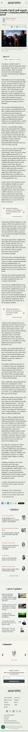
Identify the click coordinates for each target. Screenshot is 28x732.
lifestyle (17, 697)
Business (7, 704)
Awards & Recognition (9, 715)
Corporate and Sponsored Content (12, 722)
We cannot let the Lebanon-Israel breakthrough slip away (11, 534)
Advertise (6, 718)
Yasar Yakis (14, 660)
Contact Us (6, 717)
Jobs (15, 704)
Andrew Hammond (11, 18)
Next (25, 655)
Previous (3, 655)
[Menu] (2, 3)
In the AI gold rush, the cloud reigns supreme (9, 559)
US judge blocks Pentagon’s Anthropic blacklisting (8, 615)
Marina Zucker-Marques (8, 566)
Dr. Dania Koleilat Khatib (8, 542)
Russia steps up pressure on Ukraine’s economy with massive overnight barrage (9, 607)
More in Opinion (14, 575)
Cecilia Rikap (5, 555)
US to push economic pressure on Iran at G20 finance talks (9, 622)
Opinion (14, 509)
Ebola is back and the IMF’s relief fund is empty (10, 570)
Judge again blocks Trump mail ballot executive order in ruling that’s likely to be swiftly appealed (9, 597)
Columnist (7, 644)
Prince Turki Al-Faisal (7, 515)
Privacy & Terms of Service (10, 720)
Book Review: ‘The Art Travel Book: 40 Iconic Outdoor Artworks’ (8, 630)
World (6, 702)
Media (16, 702)
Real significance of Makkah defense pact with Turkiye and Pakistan (10, 519)
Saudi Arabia (8, 697)
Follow (22, 503)
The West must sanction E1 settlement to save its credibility (10, 547)
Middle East (8, 700)
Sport (6, 707)
